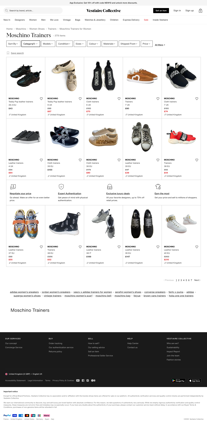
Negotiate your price (20, 193)
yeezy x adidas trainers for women (93, 292)
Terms (47, 380)
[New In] (12, 20)
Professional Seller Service (100, 355)
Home (9, 28)
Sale (146, 19)
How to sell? (93, 343)
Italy (52, 419)
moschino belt (104, 296)
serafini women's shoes (128, 292)
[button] (200, 11)
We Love (54, 19)
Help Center (133, 343)
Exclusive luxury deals (118, 193)
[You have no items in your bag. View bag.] (200, 11)
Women (33, 19)
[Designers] (27, 20)
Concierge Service (13, 347)
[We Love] (61, 20)
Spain (47, 419)
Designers (20, 19)
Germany (39, 419)
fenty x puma (176, 292)
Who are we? (173, 343)
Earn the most (162, 193)
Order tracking (55, 343)
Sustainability (173, 347)
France (6, 419)
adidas (190, 292)
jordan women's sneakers (56, 292)
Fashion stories (174, 359)
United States (29, 419)
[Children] (121, 20)
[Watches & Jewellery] (108, 20)
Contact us (132, 347)
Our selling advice (96, 347)
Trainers (52, 28)
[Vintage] (73, 20)
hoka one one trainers (181, 296)
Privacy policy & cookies (63, 380)
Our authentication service (61, 347)
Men (43, 19)
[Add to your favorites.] (41, 98)
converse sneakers (154, 292)
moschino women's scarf (78, 296)
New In (7, 19)
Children (114, 19)
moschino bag (122, 296)
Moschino (21, 28)
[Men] (48, 20)
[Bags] (82, 20)
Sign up (189, 10)
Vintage (67, 19)
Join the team (173, 355)
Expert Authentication (69, 193)
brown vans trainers (155, 296)
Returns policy (55, 351)
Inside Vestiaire (160, 19)
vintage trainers (52, 296)
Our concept (11, 343)
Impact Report (173, 351)
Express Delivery (131, 19)
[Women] (39, 20)
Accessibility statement (15, 380)
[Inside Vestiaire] (170, 20)
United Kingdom (16, 419)
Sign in (177, 10)
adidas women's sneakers (24, 292)
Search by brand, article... (21, 10)
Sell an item (161, 10)
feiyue (136, 296)
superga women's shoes (27, 296)
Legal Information (35, 380)
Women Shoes (37, 28)
